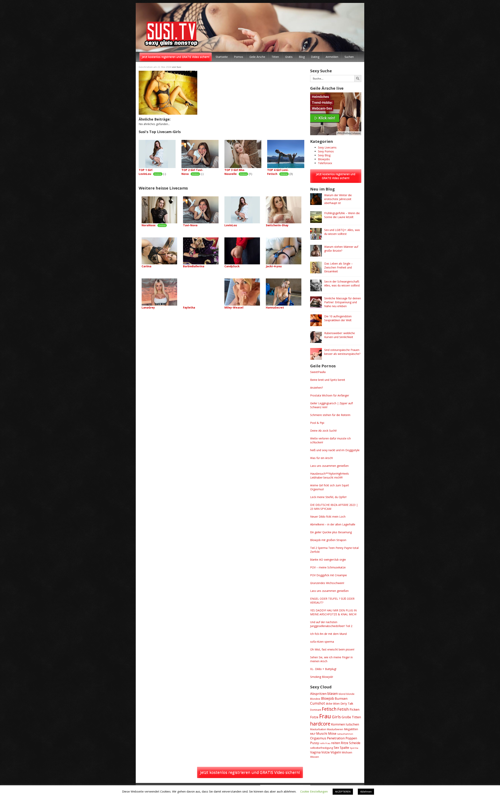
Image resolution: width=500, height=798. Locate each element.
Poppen (351, 738)
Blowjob (327, 698)
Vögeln (335, 752)
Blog (302, 57)
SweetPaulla (318, 372)
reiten (335, 743)
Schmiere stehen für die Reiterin (330, 415)
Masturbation (318, 729)
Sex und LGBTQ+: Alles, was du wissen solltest (342, 232)
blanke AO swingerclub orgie (328, 559)
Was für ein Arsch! (321, 458)
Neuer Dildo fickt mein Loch (328, 516)
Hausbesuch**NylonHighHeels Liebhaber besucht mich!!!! (329, 475)
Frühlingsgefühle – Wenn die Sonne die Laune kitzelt (342, 215)
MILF (312, 733)
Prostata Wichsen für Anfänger (329, 395)
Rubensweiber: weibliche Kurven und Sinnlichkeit (339, 335)
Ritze (344, 743)
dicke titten (333, 703)
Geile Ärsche (257, 57)
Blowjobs (324, 159)
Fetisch (329, 709)
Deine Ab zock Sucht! (323, 430)
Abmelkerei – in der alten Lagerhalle (332, 524)
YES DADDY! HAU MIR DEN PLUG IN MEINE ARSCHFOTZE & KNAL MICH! (333, 612)
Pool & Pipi (317, 423)
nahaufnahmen (345, 734)
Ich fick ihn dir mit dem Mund (328, 634)
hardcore (320, 723)
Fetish (343, 709)
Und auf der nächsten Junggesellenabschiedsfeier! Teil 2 (331, 624)
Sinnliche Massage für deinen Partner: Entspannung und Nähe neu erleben (342, 302)
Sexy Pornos (326, 151)
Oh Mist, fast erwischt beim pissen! (332, 649)
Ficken (355, 709)
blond (342, 694)
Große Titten (351, 717)
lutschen (352, 724)
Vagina (315, 752)
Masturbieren (335, 729)
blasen (332, 693)
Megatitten (351, 729)
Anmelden (332, 57)
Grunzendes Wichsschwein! (327, 583)
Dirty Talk (346, 703)
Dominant (315, 709)
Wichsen (347, 752)
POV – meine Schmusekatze (328, 567)
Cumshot (317, 703)
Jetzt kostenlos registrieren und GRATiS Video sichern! (175, 57)
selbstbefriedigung (321, 748)
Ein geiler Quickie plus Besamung (331, 532)
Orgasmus (318, 738)
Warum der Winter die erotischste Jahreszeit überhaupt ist (338, 199)
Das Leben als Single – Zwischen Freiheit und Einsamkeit (338, 267)
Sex (336, 747)
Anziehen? (316, 387)
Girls (336, 716)
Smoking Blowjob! (321, 677)
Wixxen (314, 757)
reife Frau (325, 743)
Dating (315, 57)
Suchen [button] (349, 57)
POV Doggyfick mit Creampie (328, 575)
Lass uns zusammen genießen (329, 466)
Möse (332, 733)
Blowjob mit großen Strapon (328, 540)
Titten (275, 57)
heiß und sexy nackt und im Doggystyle (335, 450)
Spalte (344, 747)
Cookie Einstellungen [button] (314, 791)
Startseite (222, 57)
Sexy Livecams (327, 147)
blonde (350, 694)
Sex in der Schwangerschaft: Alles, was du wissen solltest (342, 283)
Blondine (315, 698)
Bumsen (341, 698)
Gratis (289, 57)
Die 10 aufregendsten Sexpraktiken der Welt (338, 318)
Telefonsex (325, 163)
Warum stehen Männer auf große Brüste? (341, 248)
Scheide (354, 743)
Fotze (314, 717)
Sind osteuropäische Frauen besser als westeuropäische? (342, 352)
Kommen (338, 724)
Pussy (314, 743)
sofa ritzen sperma (322, 641)
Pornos (238, 57)
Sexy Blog (324, 155)
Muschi (321, 733)
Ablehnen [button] (366, 791)
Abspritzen (318, 693)
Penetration (336, 738)
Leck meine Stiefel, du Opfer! (328, 497)
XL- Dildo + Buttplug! (323, 669)
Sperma (354, 747)
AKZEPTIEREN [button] (343, 791)
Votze (325, 752)
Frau (325, 716)
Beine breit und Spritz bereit (327, 380)
